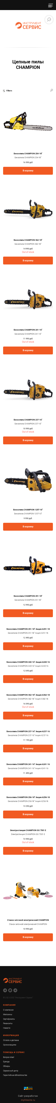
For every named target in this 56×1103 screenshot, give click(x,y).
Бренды (6, 1062)
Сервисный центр (10, 1071)
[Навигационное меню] (50, 6)
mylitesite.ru (28, 1100)
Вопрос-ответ (8, 1057)
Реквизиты (7, 1023)
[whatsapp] (10, 990)
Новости (6, 1028)
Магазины (7, 1014)
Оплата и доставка (11, 1040)
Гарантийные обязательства (15, 1075)
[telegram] (5, 990)
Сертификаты (9, 1019)
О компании (8, 1010)
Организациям (9, 1045)
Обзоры (6, 1066)
